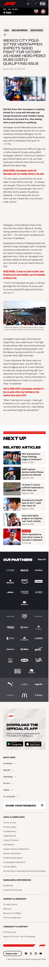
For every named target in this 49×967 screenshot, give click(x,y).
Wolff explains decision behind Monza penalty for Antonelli (32, 472)
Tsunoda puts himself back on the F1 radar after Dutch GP (32, 503)
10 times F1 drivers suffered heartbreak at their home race (32, 487)
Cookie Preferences (12, 890)
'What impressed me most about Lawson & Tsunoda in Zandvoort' (32, 537)
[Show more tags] (5, 34)
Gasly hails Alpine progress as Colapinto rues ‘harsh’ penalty (32, 518)
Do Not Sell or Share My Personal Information (24, 871)
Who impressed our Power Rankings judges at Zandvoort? (32, 456)
